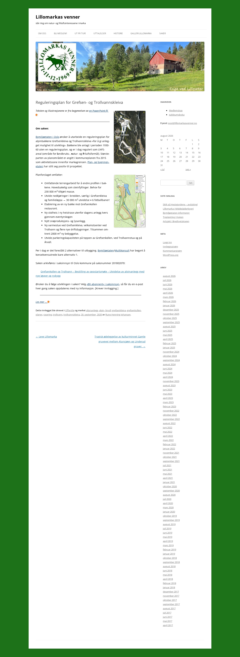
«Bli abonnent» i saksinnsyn (103, 284)
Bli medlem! (60, 33)
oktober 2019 (170, 515)
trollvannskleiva (71, 314)
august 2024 (169, 364)
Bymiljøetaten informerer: (176, 212)
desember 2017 (171, 591)
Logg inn (167, 242)
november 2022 (171, 410)
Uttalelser (99, 33)
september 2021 (171, 461)
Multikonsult (122, 250)
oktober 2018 (170, 558)
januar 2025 (169, 347)
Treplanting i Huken (173, 217)
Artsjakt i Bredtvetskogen (176, 221)
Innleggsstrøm (170, 246)
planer (39, 314)
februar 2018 (169, 583)
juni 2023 (167, 389)
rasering (47, 314)
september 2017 (171, 604)
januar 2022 (169, 448)
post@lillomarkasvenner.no (182, 123)
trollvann (57, 314)
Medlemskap (176, 110)
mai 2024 (167, 372)
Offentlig (69, 310)
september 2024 (171, 360)
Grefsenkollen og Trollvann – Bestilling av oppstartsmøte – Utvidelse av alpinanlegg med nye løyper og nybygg (90, 273)
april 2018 (168, 579)
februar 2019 (169, 549)
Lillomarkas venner (58, 17)
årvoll (108, 310)
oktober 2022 (170, 414)
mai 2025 (167, 334)
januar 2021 (169, 482)
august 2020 (169, 494)
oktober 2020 (170, 486)
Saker (162, 33)
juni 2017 (167, 616)
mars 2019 (168, 545)
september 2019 (171, 520)
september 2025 (171, 322)
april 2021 (168, 478)
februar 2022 (169, 444)
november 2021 (171, 452)
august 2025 (169, 326)
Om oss (42, 33)
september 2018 (171, 562)
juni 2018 (167, 570)
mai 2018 (167, 574)
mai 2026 (167, 288)
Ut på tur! (80, 33)
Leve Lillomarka (46, 336)
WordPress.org (170, 255)
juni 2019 (167, 532)
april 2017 (168, 625)
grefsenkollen (134, 310)
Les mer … (42, 302)
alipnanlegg (92, 310)
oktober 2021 (170, 457)
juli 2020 (167, 499)
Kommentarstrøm (172, 250)
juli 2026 (167, 280)
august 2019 (169, 524)
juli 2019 (167, 528)
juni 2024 (167, 368)
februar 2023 (169, 406)
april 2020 (168, 503)
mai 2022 (167, 431)
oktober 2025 (170, 318)
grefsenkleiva (119, 310)
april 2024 (168, 377)
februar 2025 (169, 343)
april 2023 (168, 398)
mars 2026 (168, 297)
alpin (101, 310)
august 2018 (169, 566)
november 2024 (171, 351)
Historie (118, 33)
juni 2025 (167, 330)
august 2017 (169, 608)
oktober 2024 (170, 356)
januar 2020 (169, 511)
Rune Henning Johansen (118, 314)
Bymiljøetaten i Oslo (47, 137)
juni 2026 (167, 284)
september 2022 (171, 419)
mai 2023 (167, 393)
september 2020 (171, 490)
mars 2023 (168, 402)
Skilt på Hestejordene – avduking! (180, 204)
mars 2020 (168, 507)
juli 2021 (167, 465)
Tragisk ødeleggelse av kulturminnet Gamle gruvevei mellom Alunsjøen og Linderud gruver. (120, 341)
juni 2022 (167, 427)
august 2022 (169, 423)
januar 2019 (169, 553)
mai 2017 (167, 621)
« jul (162, 169)
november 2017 (171, 595)
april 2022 (168, 435)
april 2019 (168, 541)
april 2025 (168, 339)
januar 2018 (169, 587)
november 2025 (171, 313)
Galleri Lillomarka (141, 33)
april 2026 (168, 292)
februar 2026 (169, 301)
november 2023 (171, 381)
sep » (188, 169)
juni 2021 (167, 469)
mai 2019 (167, 536)
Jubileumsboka (176, 114)
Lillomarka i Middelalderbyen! (178, 208)
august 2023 (169, 385)
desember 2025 (171, 309)
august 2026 (169, 276)
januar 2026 (169, 305)
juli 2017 (167, 612)
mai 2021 (167, 473)
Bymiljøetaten (106, 250)
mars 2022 (168, 440)
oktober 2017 (170, 600)
